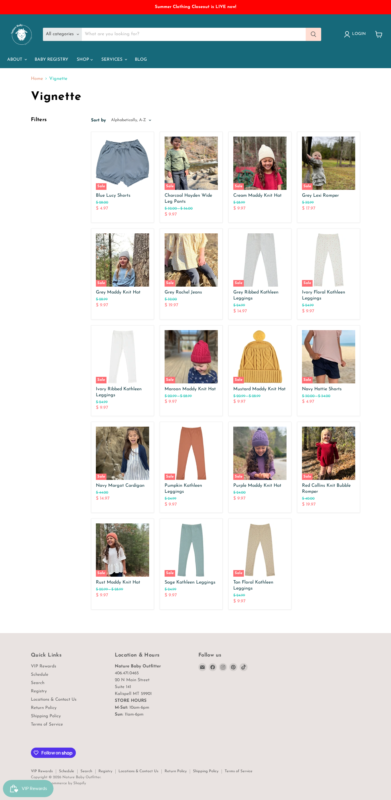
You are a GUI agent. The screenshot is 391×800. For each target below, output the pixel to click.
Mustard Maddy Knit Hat (259, 389)
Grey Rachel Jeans (183, 292)
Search (37, 683)
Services (112, 60)
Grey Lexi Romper (320, 195)
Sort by (98, 120)
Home (37, 78)
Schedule (39, 675)
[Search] (313, 34)
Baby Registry (51, 60)
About (15, 60)
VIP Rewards (43, 666)
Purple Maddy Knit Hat (257, 485)
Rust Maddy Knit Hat (118, 582)
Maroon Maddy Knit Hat (190, 389)
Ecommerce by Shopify (67, 783)
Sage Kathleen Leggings (190, 582)
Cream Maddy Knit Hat (257, 195)
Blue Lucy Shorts (113, 195)
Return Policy (43, 708)
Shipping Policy (46, 716)
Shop (83, 60)
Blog (141, 60)
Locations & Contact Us (53, 699)
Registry (39, 691)
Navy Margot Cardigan (120, 485)
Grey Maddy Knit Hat (118, 292)
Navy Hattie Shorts (322, 389)
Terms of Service (47, 724)
